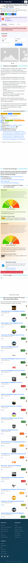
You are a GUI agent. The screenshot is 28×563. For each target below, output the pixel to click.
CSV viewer (17, 533)
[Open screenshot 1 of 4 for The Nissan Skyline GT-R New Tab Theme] (10, 55)
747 (6, 117)
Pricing (16, 525)
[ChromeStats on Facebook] (5, 556)
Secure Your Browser (10, 268)
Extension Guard (4, 529)
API (1, 533)
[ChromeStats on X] (8, 556)
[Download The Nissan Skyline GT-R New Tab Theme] (20, 42)
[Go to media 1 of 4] (11, 63)
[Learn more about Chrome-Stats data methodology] (17, 126)
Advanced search (18, 527)
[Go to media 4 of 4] (16, 63)
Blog (2, 547)
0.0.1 (8, 119)
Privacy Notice (4, 553)
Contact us (3, 549)
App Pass (3, 525)
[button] (2, 2)
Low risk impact (9, 120)
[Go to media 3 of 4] (15, 63)
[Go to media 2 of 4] (13, 63)
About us (2, 543)
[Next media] (25, 55)
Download (11, 24)
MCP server (3, 535)
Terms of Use (3, 551)
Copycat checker (18, 529)
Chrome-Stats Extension (6, 527)
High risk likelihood (19, 120)
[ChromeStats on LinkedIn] (2, 556)
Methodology (3, 545)
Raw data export (4, 537)
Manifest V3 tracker (19, 531)
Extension (17, 8)
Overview (4, 24)
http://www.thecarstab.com (8, 8)
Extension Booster (4, 531)
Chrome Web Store (11, 126)
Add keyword (17, 537)
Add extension (18, 535)
